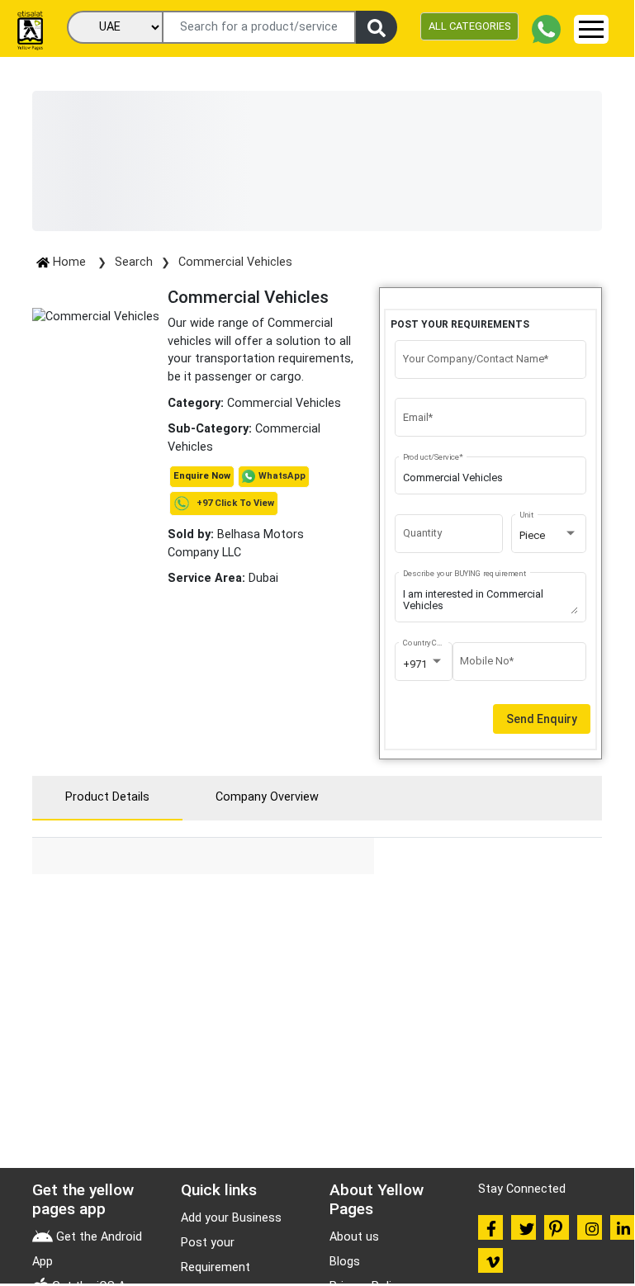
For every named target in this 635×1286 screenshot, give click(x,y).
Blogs (344, 1262)
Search (134, 262)
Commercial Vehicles (235, 262)
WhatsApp (282, 475)
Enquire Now (201, 475)
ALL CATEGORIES (469, 26)
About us (354, 1237)
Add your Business (231, 1218)
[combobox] (549, 535)
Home (69, 262)
